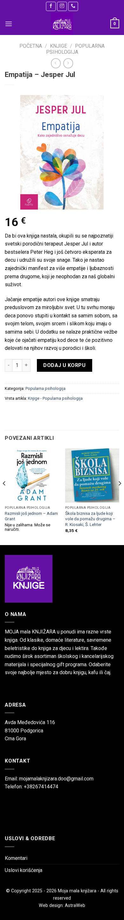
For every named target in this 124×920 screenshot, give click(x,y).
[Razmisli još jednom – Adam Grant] (32, 475)
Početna (30, 46)
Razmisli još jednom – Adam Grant (31, 516)
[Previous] (4, 496)
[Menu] (8, 23)
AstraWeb (75, 905)
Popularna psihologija (75, 49)
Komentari (16, 858)
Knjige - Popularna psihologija (55, 398)
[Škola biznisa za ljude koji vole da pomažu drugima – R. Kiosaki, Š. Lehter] (92, 475)
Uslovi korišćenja (23, 870)
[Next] (119, 496)
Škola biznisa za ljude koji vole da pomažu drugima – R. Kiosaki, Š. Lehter (90, 519)
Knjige (58, 46)
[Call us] (73, 6)
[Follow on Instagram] (62, 6)
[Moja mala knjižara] (62, 24)
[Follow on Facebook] (51, 6)
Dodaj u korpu (64, 365)
